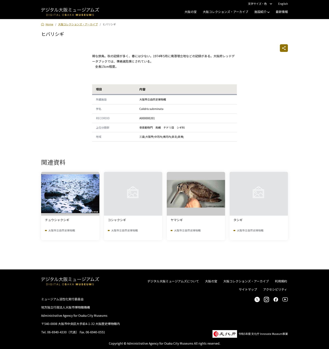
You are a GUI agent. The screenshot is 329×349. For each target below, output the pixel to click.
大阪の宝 (190, 11)
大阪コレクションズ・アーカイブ (225, 11)
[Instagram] (266, 299)
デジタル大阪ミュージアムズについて (173, 281)
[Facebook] (276, 299)
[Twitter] (257, 299)
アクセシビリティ (275, 289)
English (283, 4)
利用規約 (281, 281)
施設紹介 (260, 11)
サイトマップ (248, 289)
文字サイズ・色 (257, 4)
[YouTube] (285, 299)
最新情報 (282, 11)
